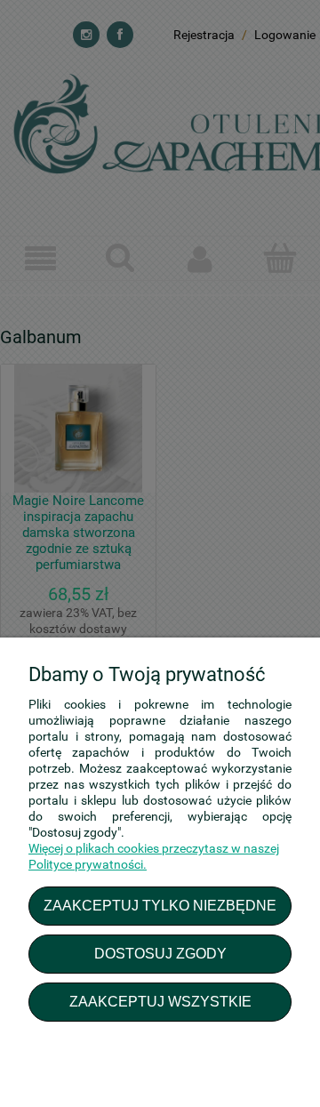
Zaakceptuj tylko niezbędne (160, 905)
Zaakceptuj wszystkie (160, 1001)
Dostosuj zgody (160, 953)
